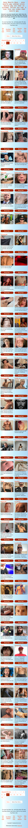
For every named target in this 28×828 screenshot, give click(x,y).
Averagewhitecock (19, 254)
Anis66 (2, 583)
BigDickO (3, 625)
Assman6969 (18, 151)
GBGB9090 (3, 460)
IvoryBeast (17, 501)
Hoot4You (3, 90)
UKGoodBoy (18, 398)
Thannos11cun (19, 440)
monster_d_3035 (5, 213)
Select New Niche (16, 36)
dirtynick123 (18, 522)
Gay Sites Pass (14, 30)
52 (2, 45)
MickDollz (3, 563)
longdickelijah (4, 336)
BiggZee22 (3, 501)
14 (17, 43)
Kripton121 (17, 234)
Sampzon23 (4, 316)
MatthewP (17, 686)
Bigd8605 (17, 481)
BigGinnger (18, 707)
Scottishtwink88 (5, 522)
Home (8, 36)
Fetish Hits (20, 825)
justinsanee (18, 748)
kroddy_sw (17, 378)
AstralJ (2, 728)
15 (20, 43)
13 (14, 43)
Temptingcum (18, 583)
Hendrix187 (4, 151)
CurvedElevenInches (6, 686)
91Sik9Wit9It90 (4, 111)
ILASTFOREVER (19, 131)
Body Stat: (7, 67)
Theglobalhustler (19, 111)
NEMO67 (3, 748)
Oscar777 (17, 275)
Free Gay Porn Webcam (20, 30)
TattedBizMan (4, 440)
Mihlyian (17, 728)
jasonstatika (4, 358)
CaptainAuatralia (19, 604)
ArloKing (3, 49)
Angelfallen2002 (19, 296)
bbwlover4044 (18, 666)
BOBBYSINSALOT (19, 172)
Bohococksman (5, 419)
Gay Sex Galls (3, 30)
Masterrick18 (18, 213)
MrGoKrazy (3, 768)
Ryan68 (3, 543)
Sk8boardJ (3, 172)
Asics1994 (17, 768)
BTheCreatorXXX (5, 707)
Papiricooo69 (4, 69)
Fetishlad (17, 419)
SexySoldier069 (5, 378)
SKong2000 (18, 336)
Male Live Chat (25, 30)
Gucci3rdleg (18, 563)
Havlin (2, 296)
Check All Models (6, 40)
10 (4, 43)
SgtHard (3, 398)
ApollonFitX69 (4, 131)
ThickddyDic (4, 604)
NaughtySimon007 (5, 193)
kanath (2, 645)
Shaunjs (17, 69)
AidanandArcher (19, 460)
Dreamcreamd (4, 254)
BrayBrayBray (18, 358)
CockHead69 (18, 543)
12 (11, 43)
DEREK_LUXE (4, 666)
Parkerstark (18, 90)
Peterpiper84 (4, 234)
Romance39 (18, 645)
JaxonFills (17, 625)
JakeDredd (3, 275)
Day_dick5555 (18, 316)
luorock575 (18, 49)
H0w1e (2, 481)
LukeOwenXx (18, 193)
